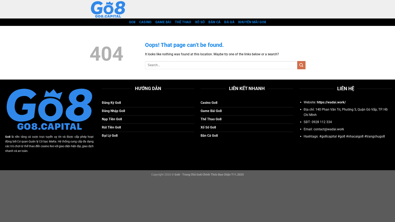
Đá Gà (229, 22)
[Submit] (301, 65)
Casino (145, 22)
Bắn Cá (214, 22)
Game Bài (163, 22)
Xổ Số (200, 22)
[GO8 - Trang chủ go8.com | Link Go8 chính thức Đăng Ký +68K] (110, 9)
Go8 (132, 22)
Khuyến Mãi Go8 (252, 22)
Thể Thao (183, 22)
